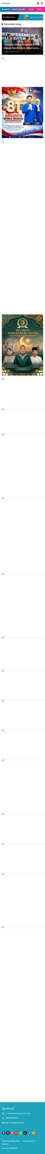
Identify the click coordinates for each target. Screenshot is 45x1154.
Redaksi (5, 1144)
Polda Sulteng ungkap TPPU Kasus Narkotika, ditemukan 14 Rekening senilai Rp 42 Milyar (22, 46)
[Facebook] (4, 1133)
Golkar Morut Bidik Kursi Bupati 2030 (30, 17)
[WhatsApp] (21, 1133)
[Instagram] (12, 1133)
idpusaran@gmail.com (15, 1122)
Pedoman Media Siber (11, 1141)
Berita (6, 41)
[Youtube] (16, 1133)
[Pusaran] (6, 3)
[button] (37, 3)
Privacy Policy (29, 1141)
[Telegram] (29, 1133)
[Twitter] (8, 1133)
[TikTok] (25, 1133)
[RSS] (33, 1133)
